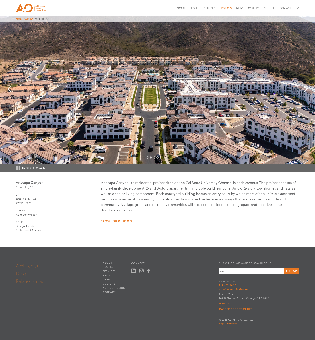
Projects (226, 8)
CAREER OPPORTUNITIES (235, 309)
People (194, 8)
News (239, 8)
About (181, 8)
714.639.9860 (227, 285)
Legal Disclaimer (228, 323)
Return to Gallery (33, 168)
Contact (285, 8)
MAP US (224, 303)
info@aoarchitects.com (234, 289)
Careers (253, 8)
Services (209, 8)
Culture (269, 8)
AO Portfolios (114, 288)
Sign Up (291, 271)
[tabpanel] (157, 90)
